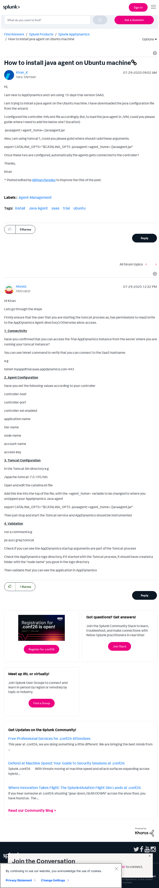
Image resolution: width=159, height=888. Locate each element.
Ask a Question (134, 20)
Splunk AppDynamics (74, 34)
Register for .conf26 (41, 649)
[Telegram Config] (147, 264)
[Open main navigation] (153, 7)
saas (55, 208)
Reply (144, 238)
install (20, 208)
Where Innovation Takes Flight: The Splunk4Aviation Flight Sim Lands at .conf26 (74, 787)
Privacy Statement (19, 880)
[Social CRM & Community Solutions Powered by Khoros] (144, 832)
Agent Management (35, 197)
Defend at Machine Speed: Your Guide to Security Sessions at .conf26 (66, 763)
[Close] (116, 868)
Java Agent (38, 208)
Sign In (138, 7)
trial (66, 208)
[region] (61, 875)
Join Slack (119, 646)
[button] (154, 53)
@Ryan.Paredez (44, 180)
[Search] (100, 20)
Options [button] (146, 39)
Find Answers (14, 34)
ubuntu (79, 208)
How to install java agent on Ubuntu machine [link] (41, 39)
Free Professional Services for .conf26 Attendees (49, 738)
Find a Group (41, 703)
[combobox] (55, 20)
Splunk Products (41, 34)
